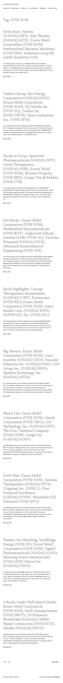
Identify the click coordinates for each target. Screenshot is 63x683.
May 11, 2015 (7, 271)
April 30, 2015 (7, 458)
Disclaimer (43, 8)
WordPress (56, 677)
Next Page (56, 662)
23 (9, 662)
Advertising (14, 8)
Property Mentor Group (11, 4)
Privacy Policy (52, 8)
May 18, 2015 (7, 76)
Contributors (34, 8)
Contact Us (24, 8)
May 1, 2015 (6, 396)
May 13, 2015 (7, 138)
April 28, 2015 (7, 585)
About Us (6, 8)
